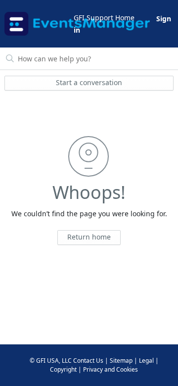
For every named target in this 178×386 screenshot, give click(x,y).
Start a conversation (89, 82)
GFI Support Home (104, 17)
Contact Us (88, 360)
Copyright (63, 369)
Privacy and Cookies (110, 369)
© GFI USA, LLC (51, 360)
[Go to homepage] (38, 24)
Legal (146, 360)
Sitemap (121, 360)
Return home (89, 236)
